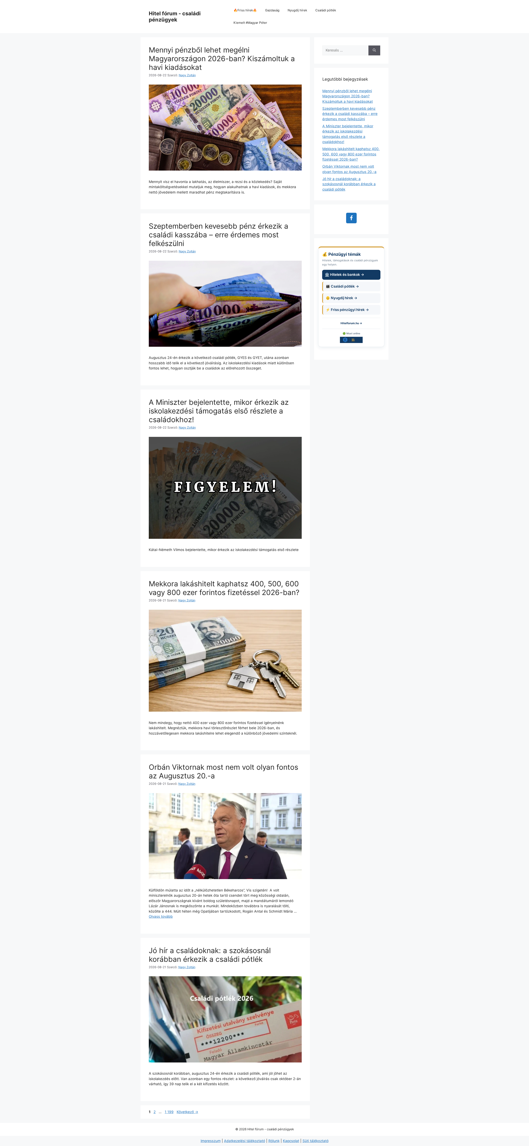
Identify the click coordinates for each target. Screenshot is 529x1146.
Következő (187, 1112)
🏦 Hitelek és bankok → (344, 274)
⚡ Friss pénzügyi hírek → (347, 310)
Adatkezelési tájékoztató (244, 1141)
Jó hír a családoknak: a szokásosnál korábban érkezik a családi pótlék (210, 954)
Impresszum (211, 1141)
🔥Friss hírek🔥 (245, 10)
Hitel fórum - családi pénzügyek (175, 16)
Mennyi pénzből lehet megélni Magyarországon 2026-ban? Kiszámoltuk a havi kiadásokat (222, 58)
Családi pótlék (325, 10)
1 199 (169, 1112)
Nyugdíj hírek (297, 10)
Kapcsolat (291, 1141)
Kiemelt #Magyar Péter (250, 23)
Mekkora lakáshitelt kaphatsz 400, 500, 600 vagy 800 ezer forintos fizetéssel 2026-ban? (224, 588)
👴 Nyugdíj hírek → (341, 298)
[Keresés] (374, 50)
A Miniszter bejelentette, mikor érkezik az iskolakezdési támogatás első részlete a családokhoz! (219, 411)
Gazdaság (272, 10)
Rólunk (274, 1141)
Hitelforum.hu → (351, 323)
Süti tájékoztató (316, 1141)
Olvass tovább (161, 916)
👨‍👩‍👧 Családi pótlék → (342, 286)
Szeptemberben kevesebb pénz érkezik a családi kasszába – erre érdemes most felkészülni (218, 235)
